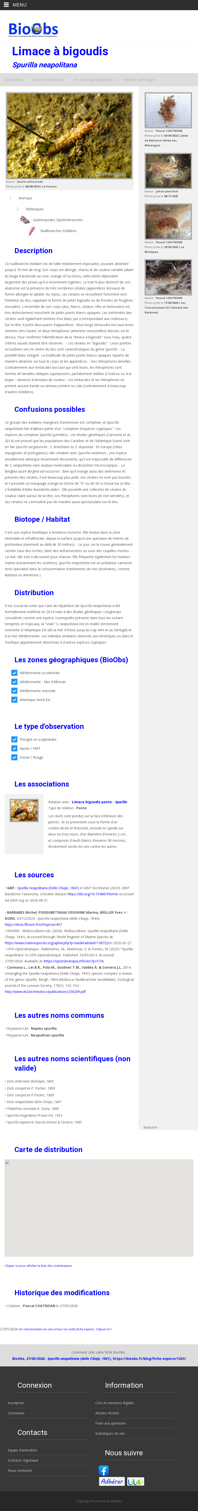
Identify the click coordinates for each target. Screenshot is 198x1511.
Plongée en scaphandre (38, 739)
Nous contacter (20, 1470)
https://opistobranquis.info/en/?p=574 (73, 961)
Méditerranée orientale (38, 690)
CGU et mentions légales (114, 1403)
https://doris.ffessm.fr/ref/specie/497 (33, 924)
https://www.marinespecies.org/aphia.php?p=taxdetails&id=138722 (56, 943)
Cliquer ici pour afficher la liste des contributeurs (38, 1266)
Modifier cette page (138, 79)
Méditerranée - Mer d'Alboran (43, 681)
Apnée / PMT (30, 748)
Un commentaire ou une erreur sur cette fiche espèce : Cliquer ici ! (64, 1329)
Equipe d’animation (22, 1450)
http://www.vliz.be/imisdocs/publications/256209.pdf (45, 991)
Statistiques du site (110, 1433)
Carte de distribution (48, 79)
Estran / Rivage (31, 757)
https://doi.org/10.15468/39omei (93, 894)
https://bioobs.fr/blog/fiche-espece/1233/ (149, 1358)
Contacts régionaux (23, 1460)
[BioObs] (29, 28)
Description (14, 79)
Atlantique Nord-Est (35, 699)
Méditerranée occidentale (40, 672)
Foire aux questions (110, 1423)
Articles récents (107, 1413)
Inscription (16, 1403)
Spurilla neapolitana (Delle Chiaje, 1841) (48, 888)
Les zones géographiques (94, 79)
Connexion (16, 1413)
